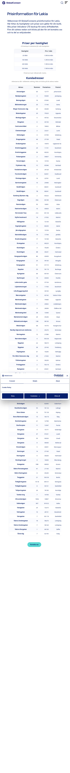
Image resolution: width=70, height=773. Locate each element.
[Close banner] (67, 375)
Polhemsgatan (21, 360)
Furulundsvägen (20, 174)
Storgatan (20, 430)
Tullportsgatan (21, 490)
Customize (34, 396)
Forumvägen (20, 161)
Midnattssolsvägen (20, 321)
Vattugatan (21, 512)
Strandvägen (20, 447)
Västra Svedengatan (21, 521)
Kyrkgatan (20, 273)
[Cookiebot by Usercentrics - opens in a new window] (55, 375)
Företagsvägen (21, 178)
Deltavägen (21, 135)
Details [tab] (35, 381)
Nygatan (21, 343)
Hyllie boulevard (21, 217)
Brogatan (21, 122)
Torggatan (20, 477)
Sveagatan (20, 464)
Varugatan (20, 516)
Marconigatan (21, 295)
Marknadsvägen (20, 304)
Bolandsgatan (21, 113)
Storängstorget (20, 460)
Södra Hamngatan (20, 473)
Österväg (21, 534)
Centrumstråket (20, 126)
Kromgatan (21, 243)
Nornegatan (21, 334)
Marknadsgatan (20, 299)
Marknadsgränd (20, 313)
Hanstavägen (20, 204)
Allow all (57, 396)
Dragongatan (20, 139)
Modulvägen (20, 326)
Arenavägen (21, 91)
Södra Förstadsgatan (21, 469)
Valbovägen (21, 503)
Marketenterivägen (21, 317)
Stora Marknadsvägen (20, 417)
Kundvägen (21, 248)
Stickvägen (21, 403)
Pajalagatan (21, 352)
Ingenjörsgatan (20, 226)
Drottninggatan (20, 148)
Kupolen (21, 269)
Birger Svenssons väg (20, 109)
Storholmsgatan (20, 421)
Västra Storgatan (21, 529)
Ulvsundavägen (20, 499)
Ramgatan (20, 369)
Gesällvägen (20, 187)
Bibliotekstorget (21, 104)
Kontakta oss (34, 544)
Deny (12, 396)
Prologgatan (20, 365)
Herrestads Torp (20, 213)
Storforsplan (20, 425)
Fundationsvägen (21, 169)
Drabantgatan (21, 144)
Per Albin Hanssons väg (21, 356)
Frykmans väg (21, 165)
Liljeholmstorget (21, 287)
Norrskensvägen (21, 338)
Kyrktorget (21, 278)
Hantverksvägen (21, 208)
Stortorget (20, 451)
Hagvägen (20, 200)
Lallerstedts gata (21, 282)
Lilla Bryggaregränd (21, 291)
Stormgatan (21, 456)
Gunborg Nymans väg (20, 195)
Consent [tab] (12, 381)
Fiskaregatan (20, 157)
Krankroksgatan (20, 239)
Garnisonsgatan (20, 183)
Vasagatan (20, 508)
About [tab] (58, 381)
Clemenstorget (20, 130)
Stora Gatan (21, 412)
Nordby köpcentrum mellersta (20, 330)
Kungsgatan (20, 261)
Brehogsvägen (21, 118)
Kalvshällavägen (21, 234)
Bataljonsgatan (20, 96)
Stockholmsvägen (21, 408)
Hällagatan (21, 222)
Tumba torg (21, 495)
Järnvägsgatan (21, 230)
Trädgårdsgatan (20, 482)
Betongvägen (20, 100)
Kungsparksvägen (20, 256)
